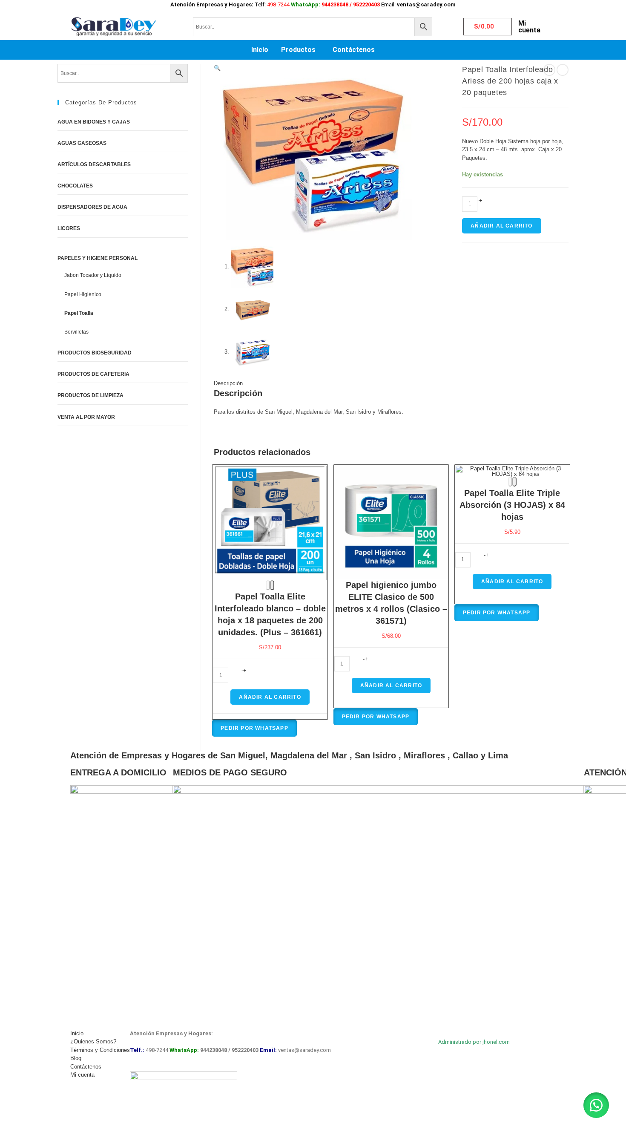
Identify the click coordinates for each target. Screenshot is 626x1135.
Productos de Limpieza (90, 395)
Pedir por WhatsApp (254, 728)
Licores (68, 228)
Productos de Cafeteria (93, 374)
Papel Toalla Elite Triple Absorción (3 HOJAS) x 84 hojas (512, 504)
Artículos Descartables (94, 164)
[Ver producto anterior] (549, 70)
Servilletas (76, 332)
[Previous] (268, 585)
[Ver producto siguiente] (563, 70)
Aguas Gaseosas (81, 143)
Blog (75, 1058)
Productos (298, 50)
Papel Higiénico (82, 294)
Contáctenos (354, 50)
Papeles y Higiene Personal (97, 258)
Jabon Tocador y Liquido (92, 275)
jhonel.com (496, 1042)
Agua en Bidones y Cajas (93, 122)
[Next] (272, 585)
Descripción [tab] (228, 383)
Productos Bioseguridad (94, 353)
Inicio (259, 50)
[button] (300, 50)
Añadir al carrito (501, 226)
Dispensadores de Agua (92, 207)
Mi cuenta (529, 26)
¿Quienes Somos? (93, 1041)
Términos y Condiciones (100, 1050)
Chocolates (75, 186)
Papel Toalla (78, 313)
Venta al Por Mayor (86, 417)
